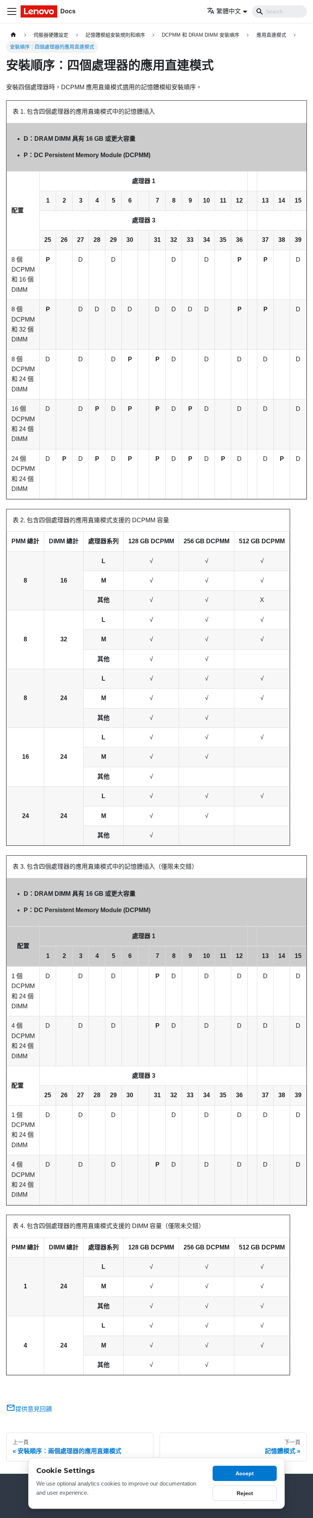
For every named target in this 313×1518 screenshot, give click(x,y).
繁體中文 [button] (228, 11)
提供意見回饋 (33, 1409)
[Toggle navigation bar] (12, 11)
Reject (245, 1493)
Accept (245, 1473)
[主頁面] (13, 35)
